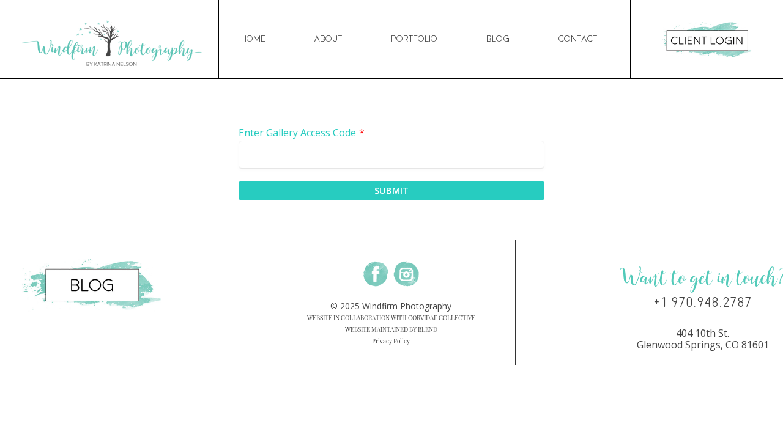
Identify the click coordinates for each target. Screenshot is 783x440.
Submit (391, 190)
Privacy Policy (391, 341)
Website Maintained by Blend (391, 329)
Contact (577, 38)
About (328, 38)
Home (253, 38)
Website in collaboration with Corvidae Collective (391, 318)
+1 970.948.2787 (702, 302)
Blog (498, 38)
